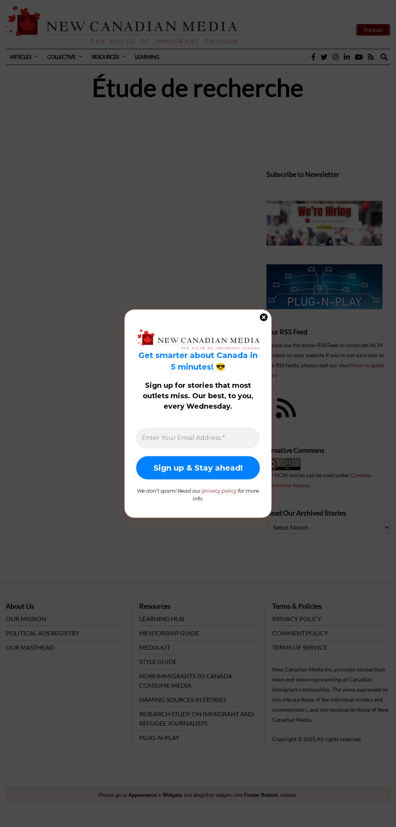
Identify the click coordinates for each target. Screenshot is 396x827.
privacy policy (219, 491)
